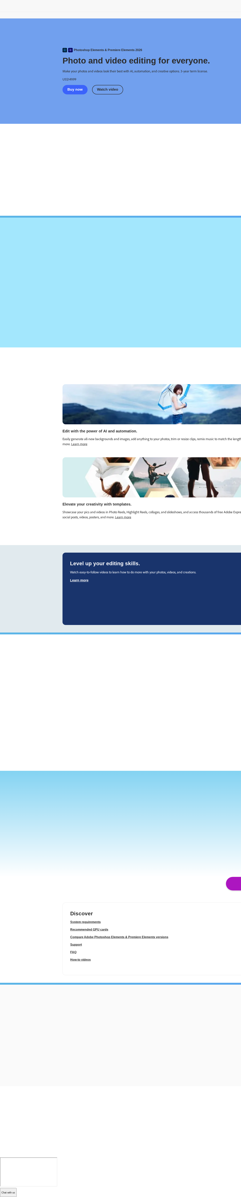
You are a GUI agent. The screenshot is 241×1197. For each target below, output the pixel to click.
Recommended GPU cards (89, 929)
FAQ (73, 952)
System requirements (85, 922)
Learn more (79, 444)
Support (76, 944)
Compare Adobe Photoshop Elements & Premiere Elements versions (119, 937)
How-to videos (80, 959)
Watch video (107, 89)
